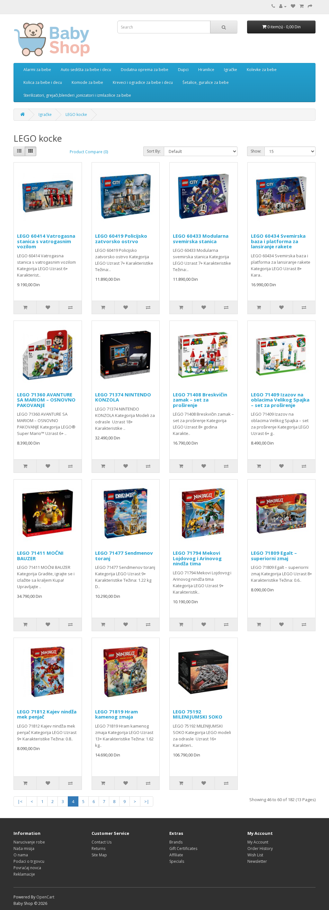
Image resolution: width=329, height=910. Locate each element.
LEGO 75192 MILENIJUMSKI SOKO (197, 714)
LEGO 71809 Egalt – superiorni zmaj (274, 555)
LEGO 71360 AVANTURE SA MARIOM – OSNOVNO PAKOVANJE (46, 399)
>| (146, 801)
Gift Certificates (183, 848)
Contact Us (101, 842)
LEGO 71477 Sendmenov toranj (124, 555)
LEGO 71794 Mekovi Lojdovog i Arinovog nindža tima (197, 558)
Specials (176, 861)
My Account (257, 842)
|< (20, 801)
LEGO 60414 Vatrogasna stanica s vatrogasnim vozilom (46, 241)
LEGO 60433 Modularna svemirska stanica (200, 238)
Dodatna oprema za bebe (144, 69)
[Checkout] (310, 6)
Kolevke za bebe (262, 69)
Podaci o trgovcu (28, 861)
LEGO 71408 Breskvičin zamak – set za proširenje (200, 399)
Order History (260, 848)
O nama (20, 855)
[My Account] (283, 6)
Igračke (230, 69)
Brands (175, 842)
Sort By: (154, 151)
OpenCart (45, 897)
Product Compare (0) (89, 152)
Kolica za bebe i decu (42, 82)
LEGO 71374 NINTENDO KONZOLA (123, 397)
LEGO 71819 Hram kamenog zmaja (116, 714)
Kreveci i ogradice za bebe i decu (143, 82)
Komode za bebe (87, 82)
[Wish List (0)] (293, 6)
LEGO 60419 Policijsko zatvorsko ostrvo (121, 238)
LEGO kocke (76, 114)
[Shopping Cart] (301, 6)
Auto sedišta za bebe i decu (86, 69)
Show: (256, 151)
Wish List (255, 855)
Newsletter (257, 861)
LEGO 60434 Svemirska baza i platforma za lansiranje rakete (278, 241)
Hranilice (206, 69)
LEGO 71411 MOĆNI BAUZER (40, 555)
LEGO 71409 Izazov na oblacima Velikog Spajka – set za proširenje (280, 399)
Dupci (183, 69)
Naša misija (23, 848)
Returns (98, 848)
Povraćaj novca (27, 867)
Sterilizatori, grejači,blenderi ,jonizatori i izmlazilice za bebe (77, 95)
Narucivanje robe (29, 842)
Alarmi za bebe (37, 69)
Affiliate (176, 855)
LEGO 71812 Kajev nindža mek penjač (46, 714)
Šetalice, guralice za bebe (205, 82)
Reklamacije (24, 874)
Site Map (99, 855)
